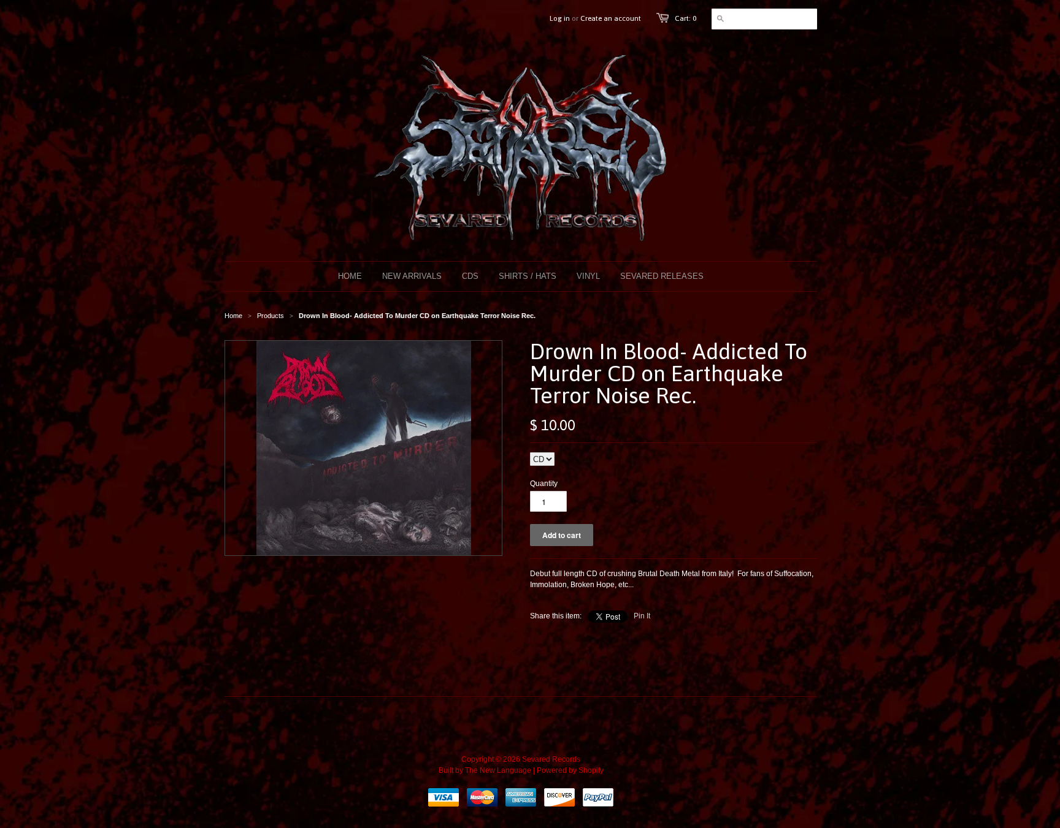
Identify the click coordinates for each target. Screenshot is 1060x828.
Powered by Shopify (570, 770)
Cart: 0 (685, 18)
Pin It (642, 616)
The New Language (498, 770)
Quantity (544, 483)
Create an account (610, 18)
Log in (560, 18)
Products (270, 315)
